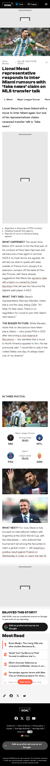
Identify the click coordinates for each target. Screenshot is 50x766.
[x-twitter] (22, 719)
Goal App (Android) (22, 729)
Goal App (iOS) (38, 729)
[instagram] (28, 719)
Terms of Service (24, 726)
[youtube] (34, 719)
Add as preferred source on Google (24, 627)
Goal (15, 758)
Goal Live (21, 732)
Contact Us (11, 726)
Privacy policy (38, 726)
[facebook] (16, 719)
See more (25, 681)
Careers (9, 729)
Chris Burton (5, 62)
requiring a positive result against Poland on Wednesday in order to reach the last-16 (24, 551)
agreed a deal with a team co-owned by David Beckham (24, 282)
